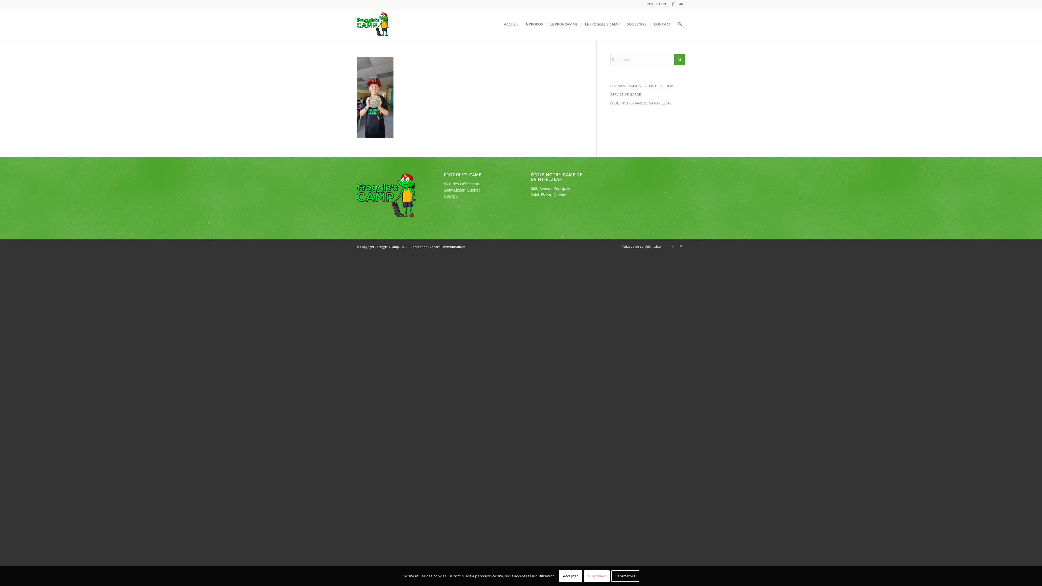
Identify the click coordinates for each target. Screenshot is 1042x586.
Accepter (570, 576)
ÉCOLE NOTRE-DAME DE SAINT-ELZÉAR (641, 103)
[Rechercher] (680, 24)
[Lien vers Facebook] (673, 4)
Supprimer (597, 576)
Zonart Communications (447, 247)
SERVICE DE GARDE (625, 94)
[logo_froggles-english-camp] (373, 24)
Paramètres (625, 576)
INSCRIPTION (656, 4)
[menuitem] (655, 4)
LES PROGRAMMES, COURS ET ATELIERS (642, 85)
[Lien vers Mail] (681, 4)
